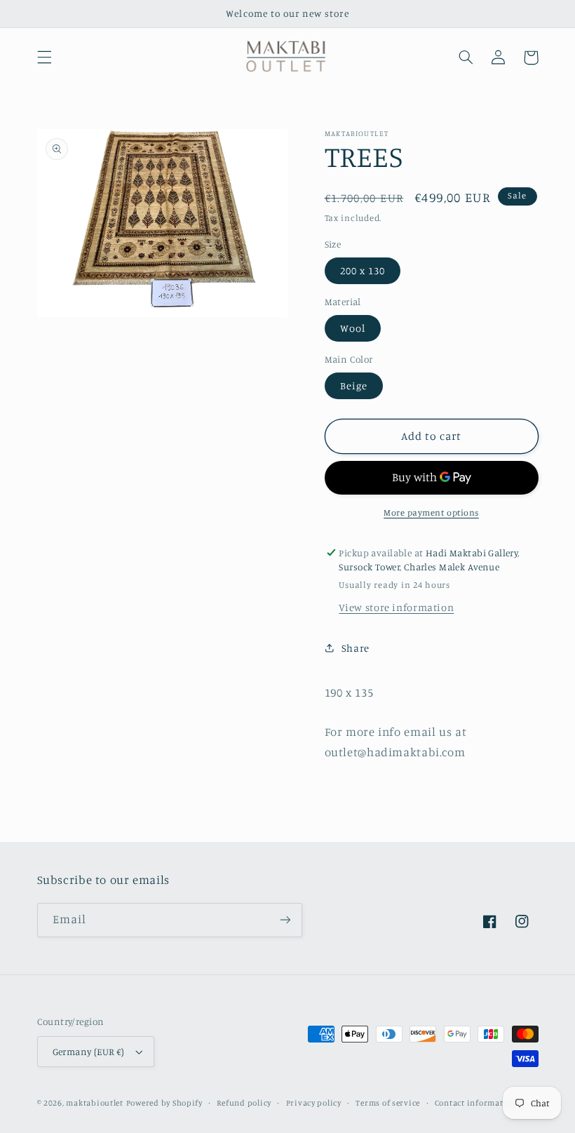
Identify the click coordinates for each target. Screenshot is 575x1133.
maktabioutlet (94, 1103)
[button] (44, 57)
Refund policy (244, 1103)
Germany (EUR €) (89, 1051)
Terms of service (388, 1103)
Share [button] (355, 648)
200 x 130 (362, 270)
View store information (396, 607)
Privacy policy (313, 1103)
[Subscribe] (285, 920)
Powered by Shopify (164, 1103)
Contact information (476, 1103)
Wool (352, 328)
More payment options (431, 512)
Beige (353, 385)
